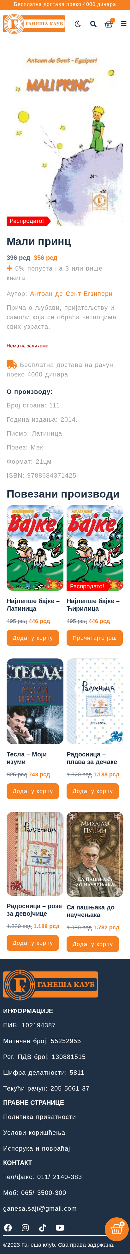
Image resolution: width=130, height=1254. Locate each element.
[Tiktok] (42, 1227)
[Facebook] (8, 1227)
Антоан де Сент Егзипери (71, 293)
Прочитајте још (95, 638)
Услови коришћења (34, 1132)
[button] (93, 24)
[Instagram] (25, 1227)
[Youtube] (60, 1227)
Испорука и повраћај (36, 1148)
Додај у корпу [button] (33, 638)
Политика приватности (39, 1116)
